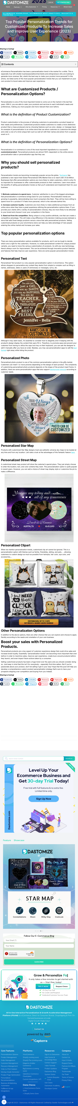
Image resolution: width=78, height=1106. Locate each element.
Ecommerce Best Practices (45, 13)
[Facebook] (32, 1023)
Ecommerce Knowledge (15, 13)
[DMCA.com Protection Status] (7, 1047)
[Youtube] (39, 1023)
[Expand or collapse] (75, 64)
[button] (5, 887)
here (73, 452)
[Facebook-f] (35, 1023)
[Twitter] (42, 1023)
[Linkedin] (45, 1023)
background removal (58, 369)
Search (69, 758)
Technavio (63, 175)
